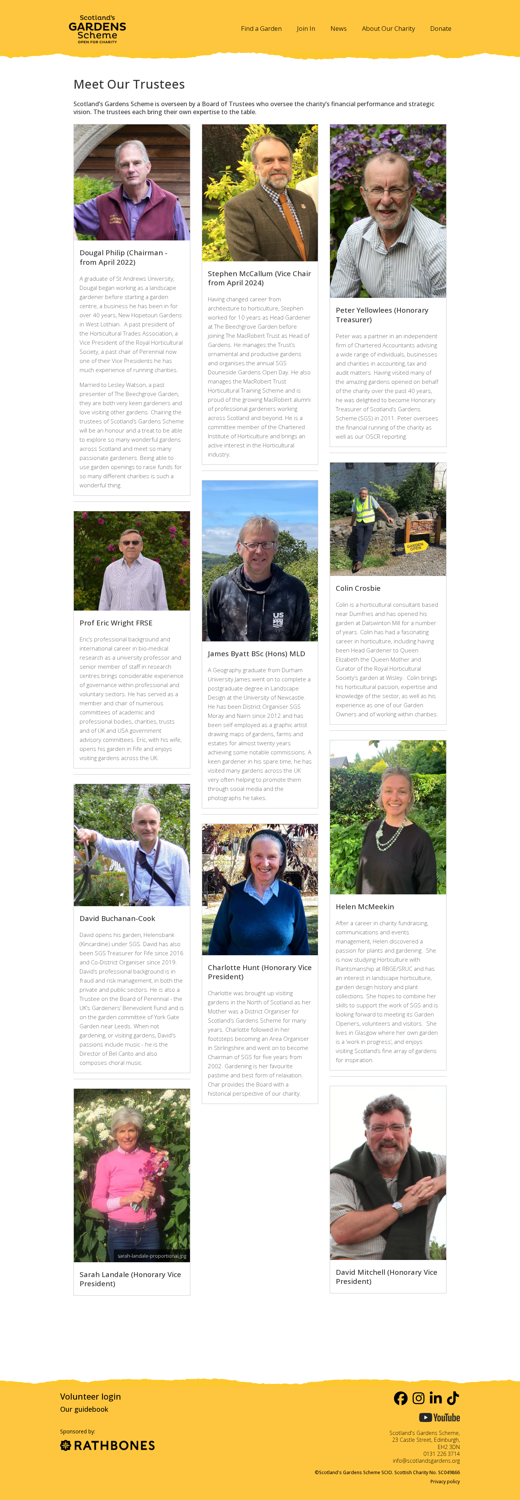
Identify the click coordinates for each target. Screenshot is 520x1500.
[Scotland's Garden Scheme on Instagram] (419, 1398)
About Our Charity (388, 28)
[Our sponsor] (107, 1446)
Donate (440, 28)
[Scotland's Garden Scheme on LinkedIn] (436, 1398)
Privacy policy (445, 1481)
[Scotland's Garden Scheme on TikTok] (453, 1398)
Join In (306, 28)
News (338, 28)
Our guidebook (84, 1409)
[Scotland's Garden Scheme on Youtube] (439, 1425)
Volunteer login (90, 1396)
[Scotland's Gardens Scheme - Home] (97, 24)
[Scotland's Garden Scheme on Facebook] (401, 1398)
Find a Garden (261, 28)
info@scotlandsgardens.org (426, 1460)
